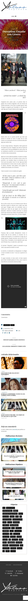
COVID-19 (5, 525)
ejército (11, 530)
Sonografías (21, 37)
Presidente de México (14, 545)
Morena (21, 539)
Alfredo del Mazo (7, 511)
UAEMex (7, 551)
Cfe (20, 516)
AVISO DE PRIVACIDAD (17, 564)
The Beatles (13, 548)
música (12, 325)
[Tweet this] (13, 40)
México (4, 542)
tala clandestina (6, 548)
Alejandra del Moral (10, 507)
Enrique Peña (5, 533)
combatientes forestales (17, 519)
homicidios (19, 536)
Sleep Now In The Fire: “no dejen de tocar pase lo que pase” (12, 415)
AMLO (15, 511)
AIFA (4, 507)
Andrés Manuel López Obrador (10, 513)
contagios (9, 522)
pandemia (5, 545)
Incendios (5, 539)
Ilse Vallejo (10, 37)
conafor (4, 522)
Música (3, 371)
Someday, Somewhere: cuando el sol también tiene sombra (13, 394)
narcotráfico (19, 542)
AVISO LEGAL (8, 564)
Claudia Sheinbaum (7, 519)
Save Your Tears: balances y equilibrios (10, 373)
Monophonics (6, 325)
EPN (11, 533)
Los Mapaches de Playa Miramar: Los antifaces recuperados (14, 472)
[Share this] (11, 40)
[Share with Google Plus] (15, 40)
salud (21, 545)
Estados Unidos (16, 533)
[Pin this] (17, 40)
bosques (12, 516)
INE (9, 539)
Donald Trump (18, 528)
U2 (3, 551)
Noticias (14, 474)
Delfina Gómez (6, 528)
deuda (13, 528)
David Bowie (14, 525)
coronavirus (16, 522)
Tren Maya (20, 548)
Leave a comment (9, 330)
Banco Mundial (5, 516)
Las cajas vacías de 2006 (14, 496)
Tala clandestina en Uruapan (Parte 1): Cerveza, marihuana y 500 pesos (14, 484)
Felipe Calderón (6, 536)
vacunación (13, 551)
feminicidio (13, 536)
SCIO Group (23, 594)
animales (20, 513)
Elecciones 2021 (18, 530)
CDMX (17, 516)
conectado (14, 429)
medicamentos (14, 539)
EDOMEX (5, 531)
